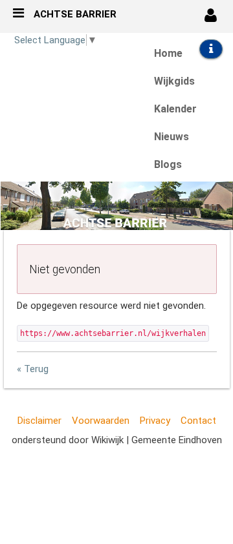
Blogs (168, 164)
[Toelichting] (210, 49)
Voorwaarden (100, 420)
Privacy (155, 420)
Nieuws (171, 137)
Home (168, 53)
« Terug (33, 369)
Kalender (175, 109)
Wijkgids (174, 81)
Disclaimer (39, 420)
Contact (198, 420)
